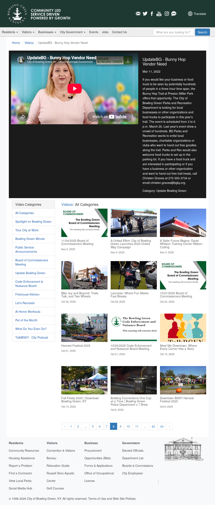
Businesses (46, 32)
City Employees (132, 473)
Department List (132, 458)
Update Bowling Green (30, 273)
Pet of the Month (26, 320)
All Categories (24, 213)
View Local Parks (20, 481)
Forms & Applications (98, 465)
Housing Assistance (22, 458)
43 (162, 426)
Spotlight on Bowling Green (33, 221)
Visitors (27, 32)
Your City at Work (26, 230)
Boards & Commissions (137, 465)
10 (128, 426)
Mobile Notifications (173, 13)
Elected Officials (132, 450)
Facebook (152, 13)
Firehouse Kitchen (27, 294)
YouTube (159, 13)
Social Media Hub (20, 488)
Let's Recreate (25, 303)
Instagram (166, 13)
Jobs (105, 32)
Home (16, 43)
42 (153, 426)
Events (93, 32)
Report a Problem (20, 465)
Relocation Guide (58, 465)
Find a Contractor (20, 473)
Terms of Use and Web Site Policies (112, 498)
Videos (29, 43)
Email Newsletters (138, 13)
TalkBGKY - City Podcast (31, 337)
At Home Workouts (27, 311)
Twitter (145, 13)
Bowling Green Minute (30, 239)
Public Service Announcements (26, 249)
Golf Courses (55, 488)
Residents (9, 32)
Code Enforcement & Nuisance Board (29, 283)
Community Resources (24, 450)
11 (137, 426)
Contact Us (119, 32)
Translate (200, 14)
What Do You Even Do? (31, 329)
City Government (71, 32)
